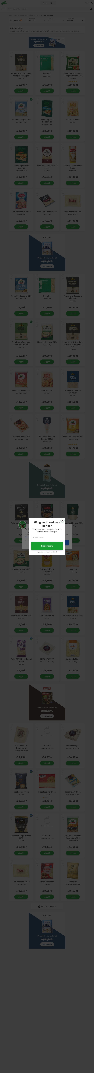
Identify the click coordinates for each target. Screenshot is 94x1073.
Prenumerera (47, 545)
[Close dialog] (62, 521)
